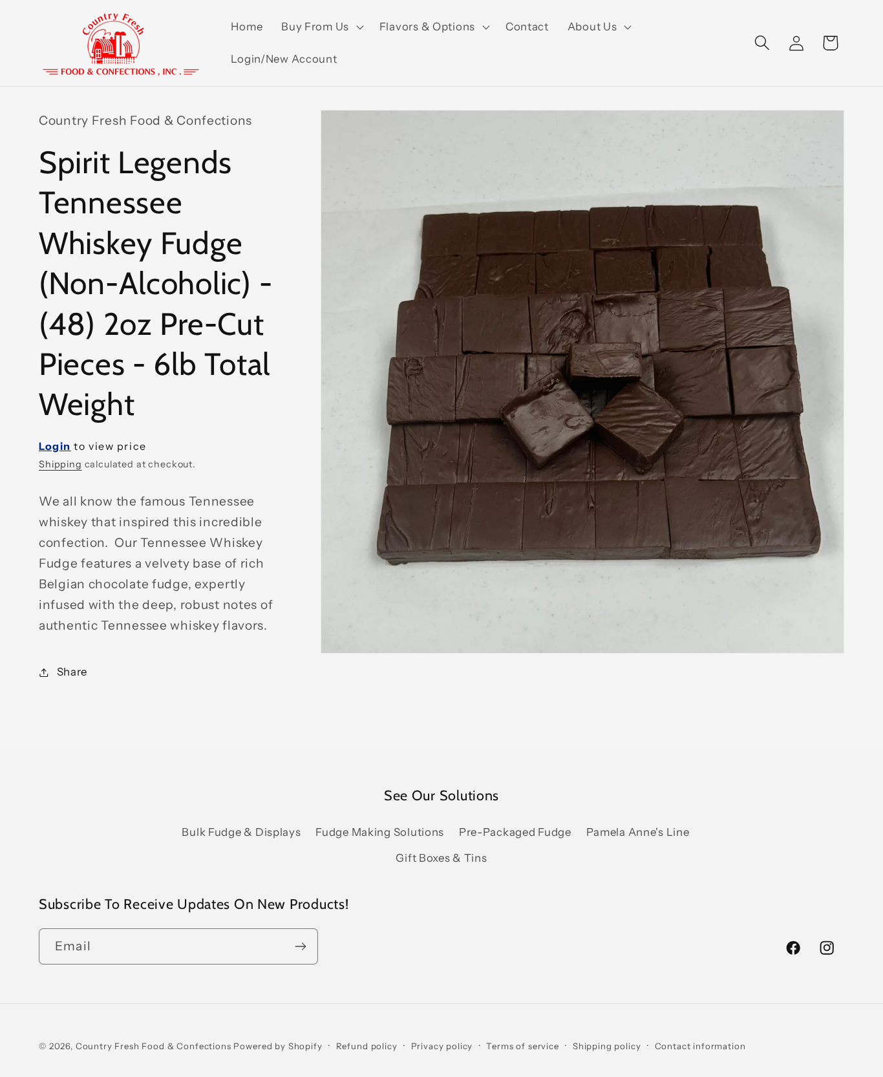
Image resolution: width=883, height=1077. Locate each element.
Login (55, 446)
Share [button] (72, 671)
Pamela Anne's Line (638, 832)
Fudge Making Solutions (379, 832)
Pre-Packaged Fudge (515, 832)
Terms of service (522, 1046)
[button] (321, 27)
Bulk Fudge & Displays (241, 832)
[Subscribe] (300, 946)
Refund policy (367, 1046)
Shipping (60, 464)
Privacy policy (442, 1046)
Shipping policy (607, 1046)
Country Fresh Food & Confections (153, 1046)
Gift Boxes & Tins (441, 857)
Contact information (700, 1046)
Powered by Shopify (277, 1046)
